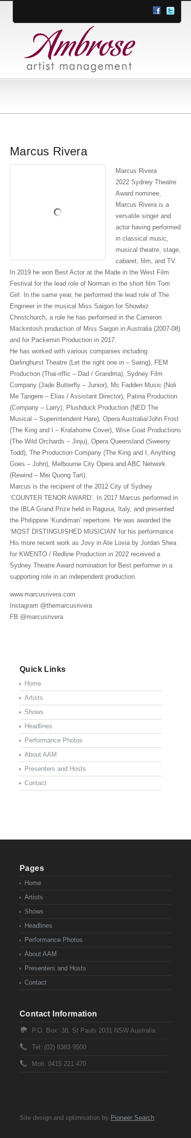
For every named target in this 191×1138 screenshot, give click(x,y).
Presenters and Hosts (55, 768)
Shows (34, 712)
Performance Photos (53, 740)
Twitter (170, 11)
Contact (35, 783)
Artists (33, 697)
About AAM (40, 754)
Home (32, 683)
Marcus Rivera (48, 151)
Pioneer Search (132, 1117)
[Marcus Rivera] (58, 212)
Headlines (38, 726)
